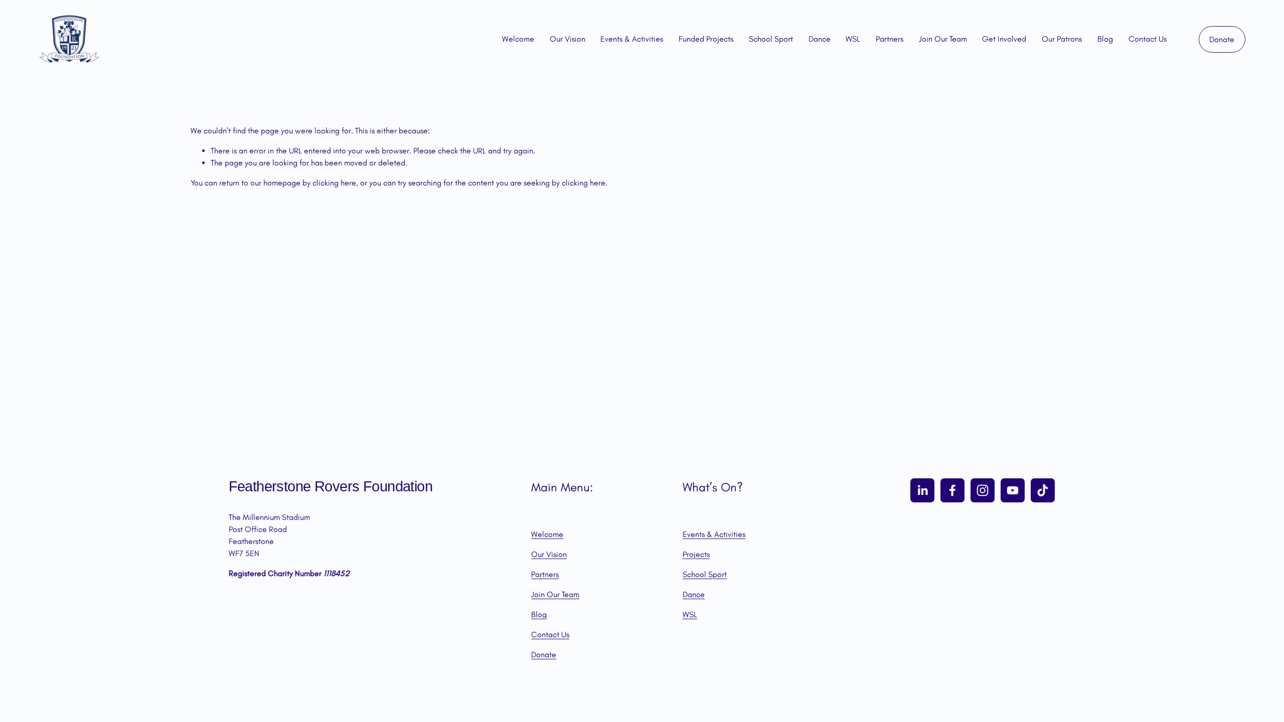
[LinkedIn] (922, 490)
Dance (820, 39)
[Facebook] (952, 490)
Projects (696, 554)
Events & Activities (631, 39)
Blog (1105, 39)
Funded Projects (706, 39)
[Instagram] (983, 490)
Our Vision (567, 39)
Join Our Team (943, 39)
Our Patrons (1062, 39)
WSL (853, 39)
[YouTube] (1013, 490)
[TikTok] (1043, 490)
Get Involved (1004, 39)
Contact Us (1148, 39)
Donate (1221, 39)
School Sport (771, 39)
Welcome (518, 39)
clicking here (334, 183)
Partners (889, 39)
